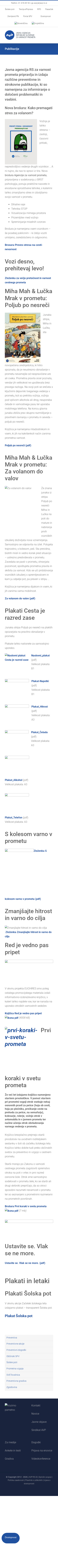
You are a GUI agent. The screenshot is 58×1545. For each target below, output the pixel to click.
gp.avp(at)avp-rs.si (39, 3)
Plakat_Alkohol (13, 780)
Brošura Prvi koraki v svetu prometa (26, 1206)
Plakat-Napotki (40, 681)
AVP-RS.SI (33, 1477)
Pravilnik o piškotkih (34, 1480)
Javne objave (39, 1421)
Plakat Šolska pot (18, 1316)
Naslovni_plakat (40, 655)
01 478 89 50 (24, 3)
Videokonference (40, 1458)
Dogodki (36, 1442)
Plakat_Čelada (39, 732)
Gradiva (9, 1458)
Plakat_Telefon (13, 817)
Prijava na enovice (41, 1450)
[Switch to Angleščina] (38, 23)
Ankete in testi (13, 1450)
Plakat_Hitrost (39, 706)
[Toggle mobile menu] (52, 32)
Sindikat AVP (38, 1430)
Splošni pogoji (45, 1477)
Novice (35, 1413)
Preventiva (11, 1337)
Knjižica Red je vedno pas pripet (23, 1013)
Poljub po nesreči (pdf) (18, 445)
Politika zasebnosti (16, 1480)
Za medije (10, 1442)
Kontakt (35, 1405)
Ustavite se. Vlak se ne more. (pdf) (25, 1263)
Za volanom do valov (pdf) (20, 598)
